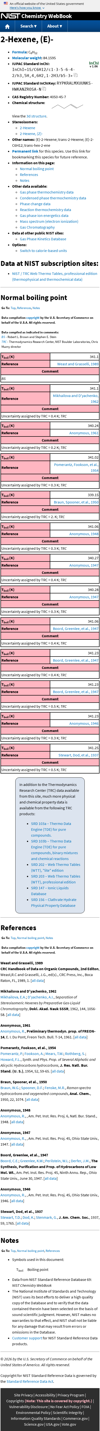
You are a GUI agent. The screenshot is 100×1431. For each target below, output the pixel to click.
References (29, 174)
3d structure (36, 116)
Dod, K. (28, 1217)
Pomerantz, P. (11, 1053)
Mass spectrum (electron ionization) (49, 221)
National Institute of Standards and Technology (10, 16)
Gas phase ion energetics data (44, 215)
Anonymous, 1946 (84, 723)
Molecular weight (26, 57)
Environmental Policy (33, 1412)
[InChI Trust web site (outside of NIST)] (94, 67)
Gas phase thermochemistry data (47, 192)
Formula (19, 51)
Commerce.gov (75, 1418)
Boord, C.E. (9, 1160)
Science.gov (33, 1424)
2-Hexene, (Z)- (31, 133)
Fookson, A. (34, 1053)
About (53, 26)
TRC (4, 342)
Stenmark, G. (46, 1217)
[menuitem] (7, 26)
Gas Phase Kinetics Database (43, 238)
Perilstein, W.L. (57, 1160)
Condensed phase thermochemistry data (53, 197)
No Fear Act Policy (64, 1406)
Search (26, 26)
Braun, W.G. (9, 1087)
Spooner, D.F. (32, 1087)
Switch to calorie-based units (43, 250)
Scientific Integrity (67, 1412)
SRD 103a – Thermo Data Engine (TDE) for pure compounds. (51, 829)
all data (38, 980)
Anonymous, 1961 (84, 432)
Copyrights (15, 1400)
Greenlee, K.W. (31, 1160)
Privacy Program (71, 1394)
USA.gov (52, 1424)
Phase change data (35, 203)
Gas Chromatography (37, 227)
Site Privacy (23, 1394)
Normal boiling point (37, 168)
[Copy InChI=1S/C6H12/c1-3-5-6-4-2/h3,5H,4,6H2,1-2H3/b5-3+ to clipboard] (76, 76)
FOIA (85, 1406)
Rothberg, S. (75, 1053)
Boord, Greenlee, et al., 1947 (76, 628)
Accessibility (45, 1394)
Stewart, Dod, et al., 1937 (78, 755)
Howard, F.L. (10, 1059)
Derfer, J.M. (80, 1160)
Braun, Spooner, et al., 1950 (76, 502)
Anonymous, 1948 (84, 533)
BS (3, 337)
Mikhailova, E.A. (13, 997)
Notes (24, 180)
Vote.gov (69, 1424)
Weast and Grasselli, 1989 (78, 363)
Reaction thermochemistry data (45, 209)
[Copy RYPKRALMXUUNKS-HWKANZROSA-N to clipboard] (44, 90)
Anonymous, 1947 (84, 565)
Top (13, 308)
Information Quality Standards (36, 1418)
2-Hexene (27, 127)
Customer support (27, 1337)
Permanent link (25, 151)
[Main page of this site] (7, 26)
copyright (33, 318)
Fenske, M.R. (55, 1087)
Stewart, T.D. (10, 1217)
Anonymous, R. (12, 1031)
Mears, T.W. (54, 1053)
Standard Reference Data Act (30, 1381)
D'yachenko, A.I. (41, 997)
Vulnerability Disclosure (28, 1406)
